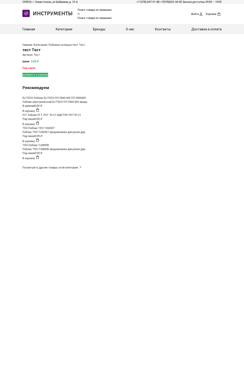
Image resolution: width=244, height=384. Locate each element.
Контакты (163, 29)
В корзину (29, 111)
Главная (28, 29)
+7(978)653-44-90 (171, 1)
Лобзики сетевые (60, 44)
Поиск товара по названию (95, 9)
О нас (130, 29)
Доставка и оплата (206, 29)
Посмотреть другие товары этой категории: (50, 167)
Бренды (99, 29)
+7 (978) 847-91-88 (148, 1)
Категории (64, 29)
